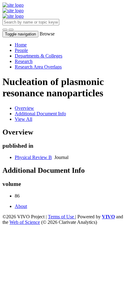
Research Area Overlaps (38, 66)
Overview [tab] (24, 108)
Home (21, 44)
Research (24, 61)
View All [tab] (23, 119)
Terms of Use (61, 216)
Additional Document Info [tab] (40, 113)
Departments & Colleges (38, 55)
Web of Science (25, 222)
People (21, 50)
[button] (4, 30)
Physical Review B (33, 157)
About (21, 206)
